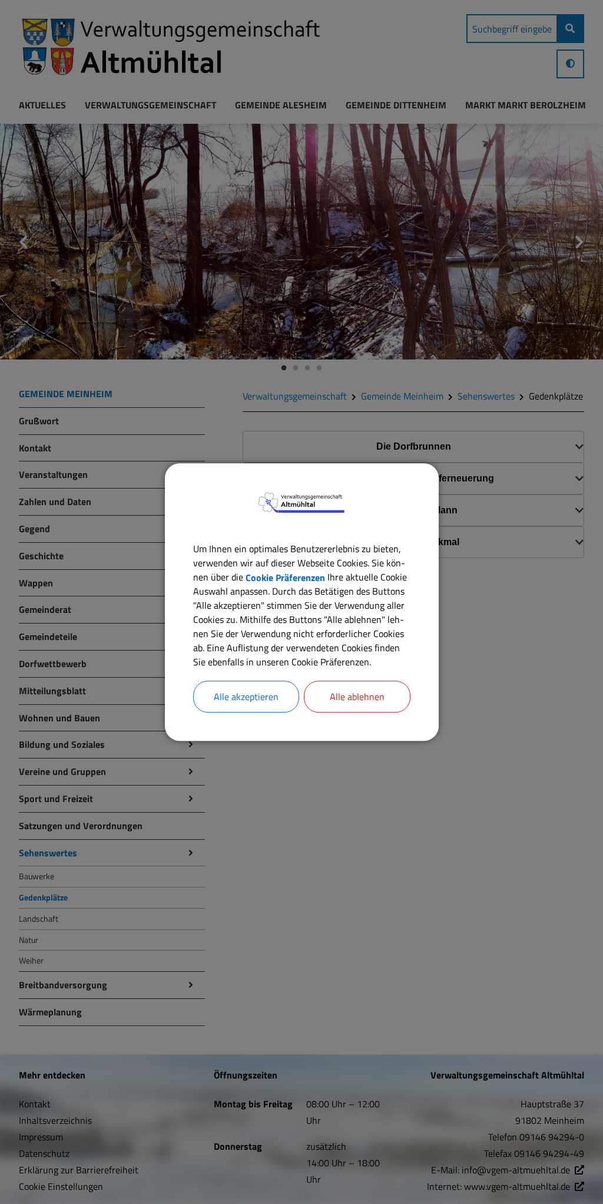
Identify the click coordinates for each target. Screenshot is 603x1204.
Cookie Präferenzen (285, 577)
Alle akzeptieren (246, 697)
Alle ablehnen (357, 697)
